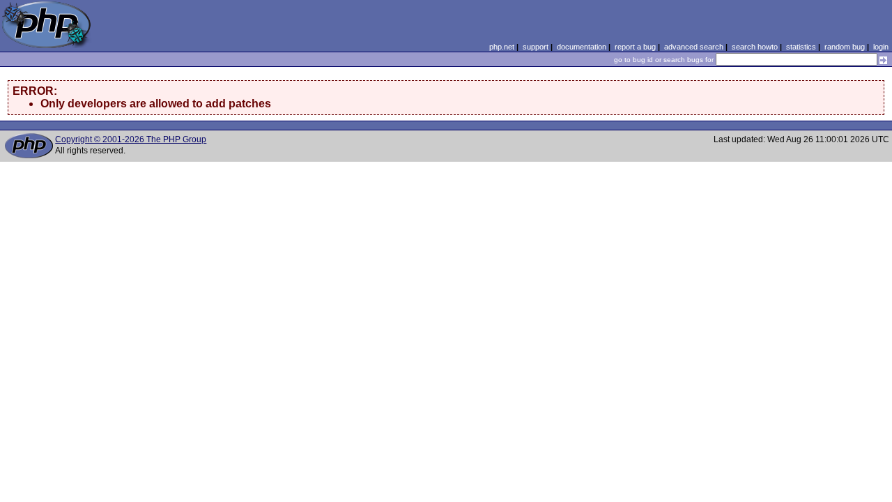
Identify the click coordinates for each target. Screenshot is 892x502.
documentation (581, 47)
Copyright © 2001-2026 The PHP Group (130, 139)
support (535, 47)
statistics (801, 47)
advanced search (693, 47)
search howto (755, 47)
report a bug (635, 47)
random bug (844, 47)
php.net (501, 47)
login (881, 47)
